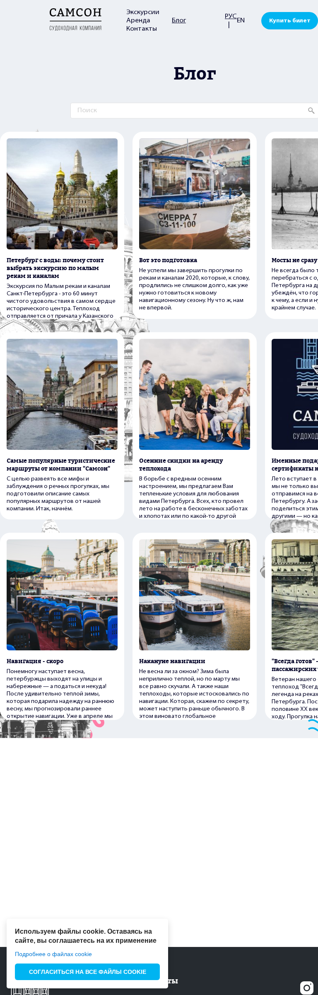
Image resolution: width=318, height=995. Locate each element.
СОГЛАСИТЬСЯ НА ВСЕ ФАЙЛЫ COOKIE (87, 971)
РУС (231, 16)
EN (241, 20)
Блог (179, 20)
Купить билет (290, 21)
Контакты (141, 29)
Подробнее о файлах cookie (53, 954)
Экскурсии (142, 12)
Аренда (138, 20)
